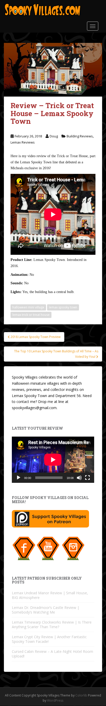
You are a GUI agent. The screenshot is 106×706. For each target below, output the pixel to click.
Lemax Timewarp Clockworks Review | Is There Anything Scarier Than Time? (52, 624)
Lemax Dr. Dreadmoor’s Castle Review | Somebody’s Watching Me (45, 610)
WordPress (55, 700)
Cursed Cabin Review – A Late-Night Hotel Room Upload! (52, 653)
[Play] (18, 477)
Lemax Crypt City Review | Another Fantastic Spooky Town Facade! (49, 639)
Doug (54, 136)
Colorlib (81, 695)
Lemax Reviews (23, 142)
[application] (53, 460)
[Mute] (79, 477)
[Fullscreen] (87, 477)
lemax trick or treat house (31, 315)
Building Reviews (80, 136)
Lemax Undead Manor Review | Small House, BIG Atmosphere (50, 595)
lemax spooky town (63, 307)
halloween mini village (28, 307)
